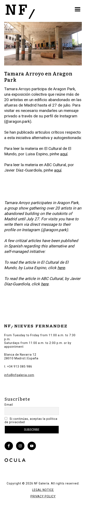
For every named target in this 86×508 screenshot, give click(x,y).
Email (9, 404)
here (61, 267)
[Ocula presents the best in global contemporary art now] (15, 460)
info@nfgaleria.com (19, 375)
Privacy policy (43, 496)
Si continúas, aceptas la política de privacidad (31, 420)
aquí (63, 154)
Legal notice (43, 490)
